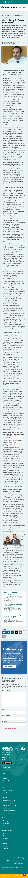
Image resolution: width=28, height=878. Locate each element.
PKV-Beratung (7, 803)
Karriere (5, 773)
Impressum (22, 861)
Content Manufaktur (8, 781)
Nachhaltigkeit (7, 813)
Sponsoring (6, 823)
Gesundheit (6, 836)
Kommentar (6, 690)
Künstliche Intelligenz (9, 810)
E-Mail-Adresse (6, 715)
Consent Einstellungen (19, 858)
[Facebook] (3, 757)
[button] (20, 7)
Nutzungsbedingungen (12, 861)
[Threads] (9, 757)
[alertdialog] (14, 876)
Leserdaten (6, 778)
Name (4, 709)
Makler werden (7, 808)
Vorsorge (5, 846)
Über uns (5, 771)
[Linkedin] (5, 757)
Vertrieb (5, 843)
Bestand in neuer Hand (9, 805)
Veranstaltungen (7, 826)
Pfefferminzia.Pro (7, 790)
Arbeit (4, 833)
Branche (13, 43)
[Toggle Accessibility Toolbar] (25, 875)
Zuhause (5, 848)
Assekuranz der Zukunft (9, 800)
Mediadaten (6, 776)
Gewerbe (5, 841)
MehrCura (6, 793)
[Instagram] (7, 757)
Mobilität (5, 838)
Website (4, 721)
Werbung (5, 821)
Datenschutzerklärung (19, 863)
